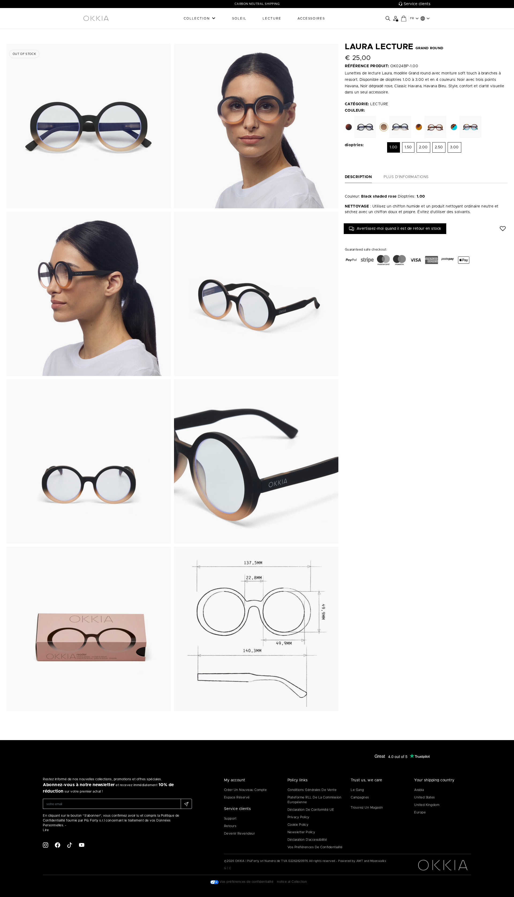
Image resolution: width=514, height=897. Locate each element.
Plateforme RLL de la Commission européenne (315, 800)
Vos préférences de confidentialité (315, 847)
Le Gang (357, 790)
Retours (230, 826)
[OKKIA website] (110, 18)
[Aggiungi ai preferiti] (503, 229)
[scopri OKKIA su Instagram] (45, 844)
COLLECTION (197, 18)
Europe (420, 812)
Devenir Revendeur (239, 833)
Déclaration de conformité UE (311, 809)
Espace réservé (237, 797)
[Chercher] (388, 18)
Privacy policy (298, 817)
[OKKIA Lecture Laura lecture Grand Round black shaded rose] (88, 126)
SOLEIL (239, 18)
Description (358, 177)
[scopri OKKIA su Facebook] (57, 844)
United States (424, 797)
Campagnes (360, 797)
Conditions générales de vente (312, 790)
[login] (395, 18)
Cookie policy (298, 824)
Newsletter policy (301, 832)
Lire (46, 830)
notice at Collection (292, 881)
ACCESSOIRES (311, 18)
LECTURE (272, 18)
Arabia (419, 790)
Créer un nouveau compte (245, 790)
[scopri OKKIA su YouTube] (81, 844)
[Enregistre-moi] (186, 804)
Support (230, 818)
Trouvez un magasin (367, 807)
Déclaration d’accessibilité (307, 839)
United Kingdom (426, 804)
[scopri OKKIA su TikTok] (69, 844)
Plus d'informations (406, 177)
